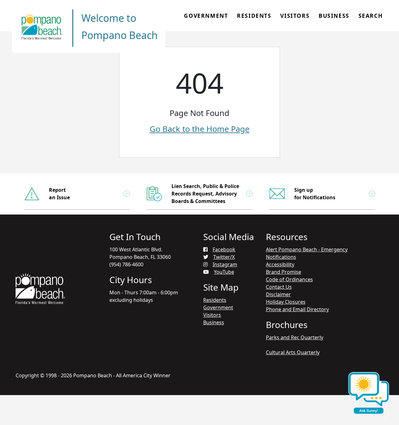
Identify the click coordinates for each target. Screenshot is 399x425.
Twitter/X (224, 257)
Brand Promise (283, 271)
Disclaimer (278, 294)
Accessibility (280, 264)
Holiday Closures (285, 301)
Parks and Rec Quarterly (294, 337)
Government (206, 15)
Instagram (225, 264)
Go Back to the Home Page (199, 128)
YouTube (224, 271)
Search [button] (370, 15)
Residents (254, 15)
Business (334, 15)
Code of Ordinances (289, 279)
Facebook (224, 249)
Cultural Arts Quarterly (293, 352)
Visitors (295, 15)
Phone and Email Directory (297, 309)
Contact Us (279, 286)
